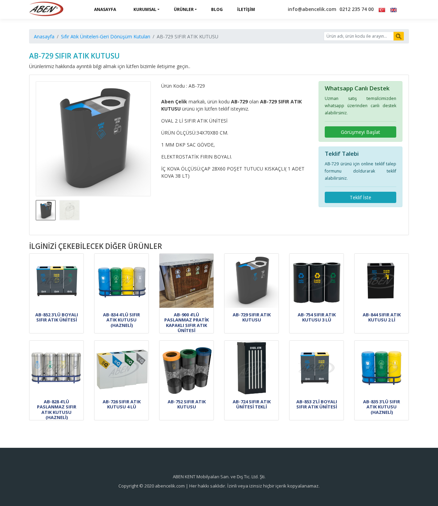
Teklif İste (360, 197)
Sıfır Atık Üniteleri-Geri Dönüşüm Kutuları (105, 36)
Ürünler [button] (184, 9)
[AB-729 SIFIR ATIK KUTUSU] (93, 139)
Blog (217, 9)
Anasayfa (105, 9)
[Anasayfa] (46, 9)
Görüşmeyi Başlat (360, 132)
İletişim (246, 9)
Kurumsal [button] (144, 9)
